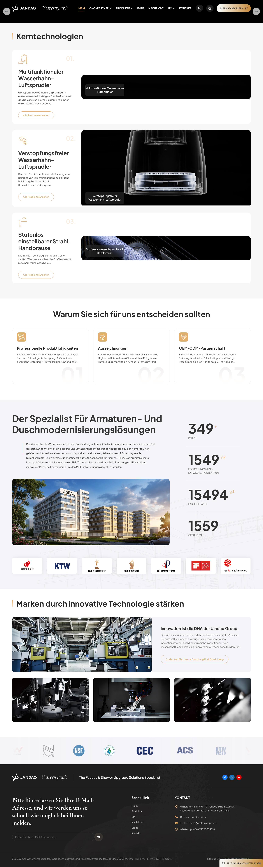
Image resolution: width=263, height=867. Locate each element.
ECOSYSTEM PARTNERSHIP (73, 81)
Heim (81, 8)
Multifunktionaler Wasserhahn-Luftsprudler (40, 159)
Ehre (140, 8)
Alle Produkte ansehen (36, 196)
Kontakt (185, 8)
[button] (6, 52)
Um (170, 8)
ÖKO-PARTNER (99, 8)
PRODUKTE (123, 8)
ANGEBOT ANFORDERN (231, 8)
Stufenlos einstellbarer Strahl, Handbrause (44, 322)
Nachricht (155, 8)
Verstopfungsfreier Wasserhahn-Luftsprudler (43, 241)
